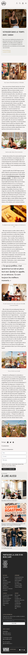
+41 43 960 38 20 (7, 634)
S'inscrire (14, 623)
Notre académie (18, 580)
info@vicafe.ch (8, 633)
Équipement (5, 583)
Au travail (17, 582)
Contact (16, 596)
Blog (4, 605)
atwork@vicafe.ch (8, 643)
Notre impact (5, 601)
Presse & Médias (18, 587)
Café (4, 578)
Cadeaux (5, 585)
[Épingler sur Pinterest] (13, 442)
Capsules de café (6, 582)
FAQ (16, 608)
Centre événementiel (19, 577)
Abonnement (5, 577)
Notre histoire (6, 596)
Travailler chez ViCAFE (8, 595)
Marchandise (5, 587)
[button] (20, 3)
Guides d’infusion (18, 578)
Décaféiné (5, 580)
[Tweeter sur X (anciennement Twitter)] (10, 442)
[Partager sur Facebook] (7, 442)
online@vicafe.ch (8, 639)
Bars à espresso (6, 600)
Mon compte (17, 595)
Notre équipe (6, 603)
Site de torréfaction (7, 598)
